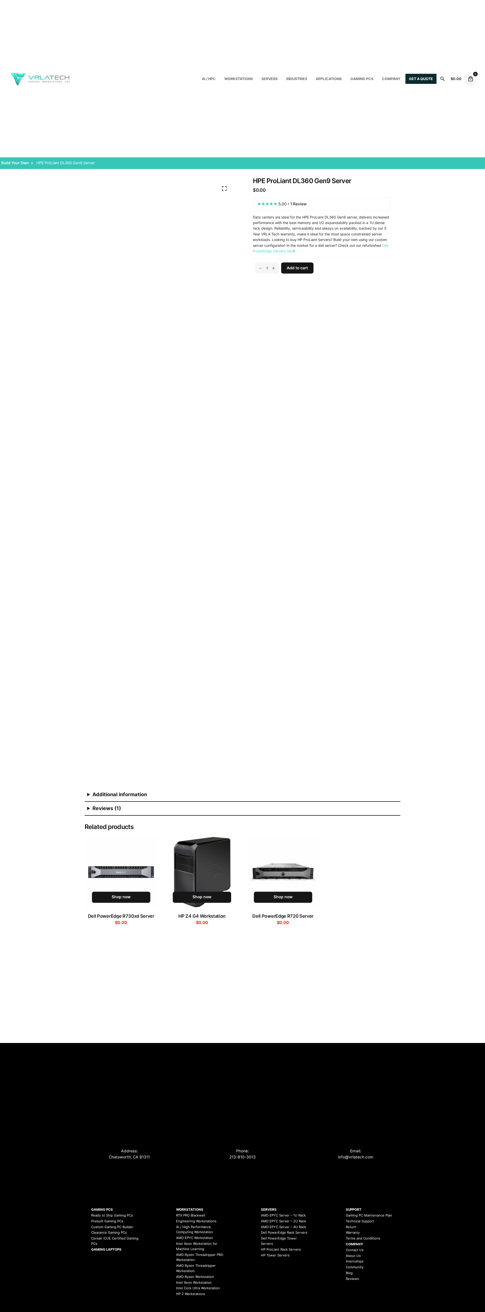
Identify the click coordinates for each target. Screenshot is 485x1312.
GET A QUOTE (421, 79)
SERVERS (269, 79)
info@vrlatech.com (355, 1157)
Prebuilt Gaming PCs (107, 1221)
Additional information (119, 794)
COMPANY (391, 79)
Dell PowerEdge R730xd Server (121, 916)
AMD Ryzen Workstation (195, 1277)
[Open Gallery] (224, 188)
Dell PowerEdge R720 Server (282, 916)
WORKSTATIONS (238, 79)
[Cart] (471, 79)
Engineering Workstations (196, 1221)
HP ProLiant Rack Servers (281, 1249)
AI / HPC (209, 79)
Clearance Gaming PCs (109, 1232)
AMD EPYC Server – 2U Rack (283, 1221)
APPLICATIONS (329, 79)
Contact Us (354, 1250)
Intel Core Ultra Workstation (198, 1288)
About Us (353, 1256)
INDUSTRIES (296, 79)
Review (298, 204)
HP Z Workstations (190, 1294)
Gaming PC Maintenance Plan (369, 1215)
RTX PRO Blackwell (190, 1215)
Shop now (121, 896)
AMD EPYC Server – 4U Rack (283, 1227)
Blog (349, 1273)
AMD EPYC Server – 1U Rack (283, 1215)
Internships (354, 1261)
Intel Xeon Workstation (194, 1282)
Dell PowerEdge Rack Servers (284, 1232)
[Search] (443, 79)
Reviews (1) (106, 808)
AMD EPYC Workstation (194, 1238)
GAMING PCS (102, 1209)
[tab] (242, 795)
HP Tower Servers (275, 1255)
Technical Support (360, 1221)
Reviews (352, 1279)
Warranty (353, 1232)
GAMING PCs (361, 79)
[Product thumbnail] (121, 872)
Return (351, 1227)
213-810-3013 (242, 1157)
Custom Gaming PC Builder (112, 1227)
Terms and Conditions (363, 1238)
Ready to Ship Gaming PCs (112, 1215)
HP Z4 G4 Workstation (202, 916)
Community (354, 1267)
